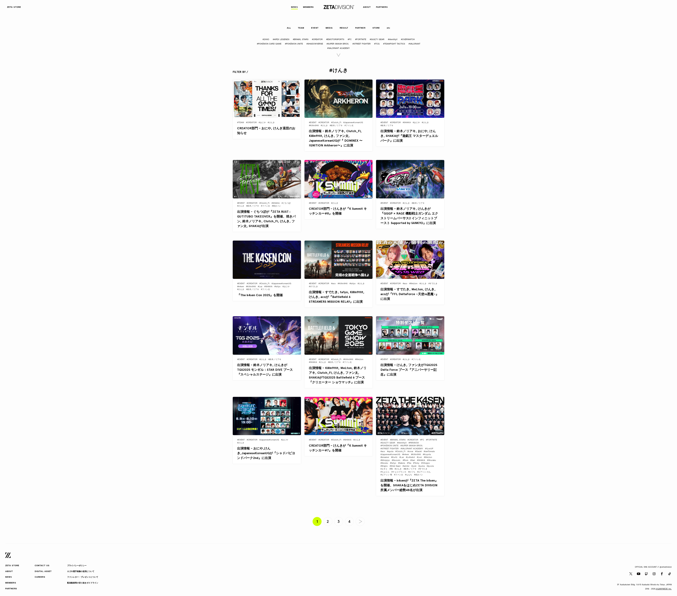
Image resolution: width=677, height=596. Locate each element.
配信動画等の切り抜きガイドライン (82, 583)
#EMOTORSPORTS (335, 40)
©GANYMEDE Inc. (664, 589)
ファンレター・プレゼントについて (82, 577)
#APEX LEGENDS (281, 40)
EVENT (315, 28)
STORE (376, 28)
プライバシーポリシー (77, 566)
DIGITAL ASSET (43, 572)
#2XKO (266, 40)
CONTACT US (42, 566)
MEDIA (329, 28)
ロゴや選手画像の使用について (80, 572)
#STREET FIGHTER (361, 44)
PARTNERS (11, 589)
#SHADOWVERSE (314, 44)
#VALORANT (414, 44)
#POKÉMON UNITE (294, 44)
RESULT (344, 28)
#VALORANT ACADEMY (338, 48)
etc (388, 28)
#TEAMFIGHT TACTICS (394, 44)
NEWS (8, 577)
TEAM (301, 28)
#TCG (377, 44)
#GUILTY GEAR (377, 40)
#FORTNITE (360, 40)
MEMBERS (10, 583)
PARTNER (360, 28)
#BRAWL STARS (300, 40)
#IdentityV (392, 40)
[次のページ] (360, 521)
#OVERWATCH (408, 40)
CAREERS (40, 577)
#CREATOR (317, 40)
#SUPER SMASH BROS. (338, 44)
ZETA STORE (12, 566)
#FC (350, 40)
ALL (289, 28)
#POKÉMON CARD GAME (269, 44)
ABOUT (9, 572)
